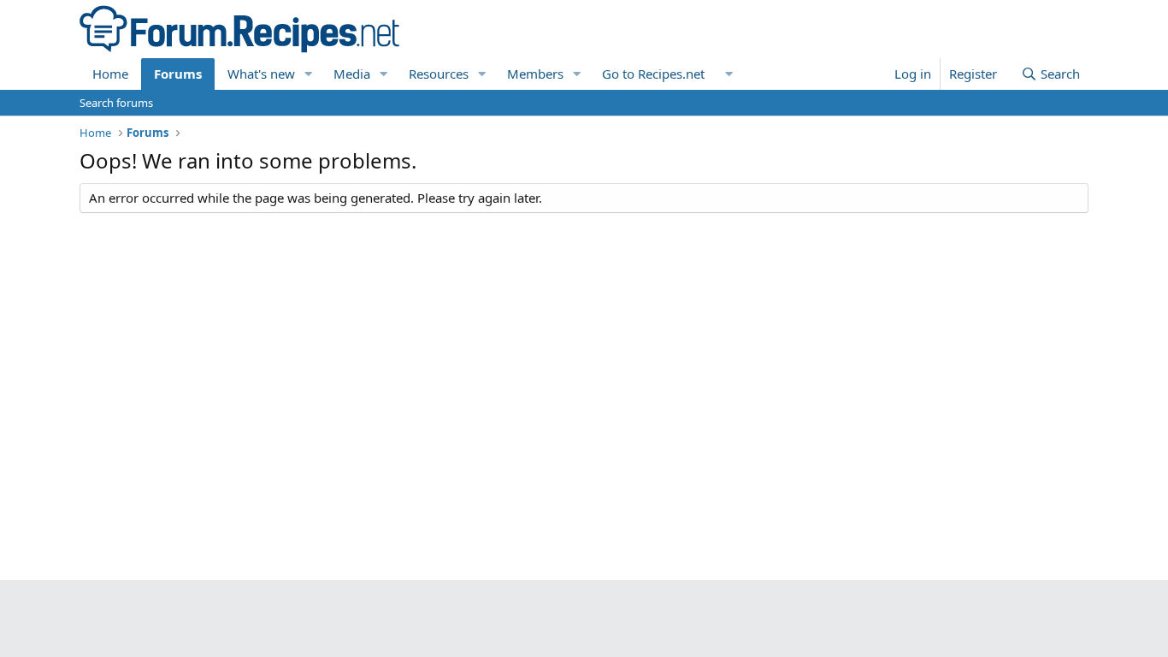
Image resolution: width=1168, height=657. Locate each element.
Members (535, 73)
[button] (309, 74)
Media (351, 73)
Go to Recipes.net (653, 73)
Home (110, 73)
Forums (178, 73)
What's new (261, 73)
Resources (439, 73)
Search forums (116, 102)
